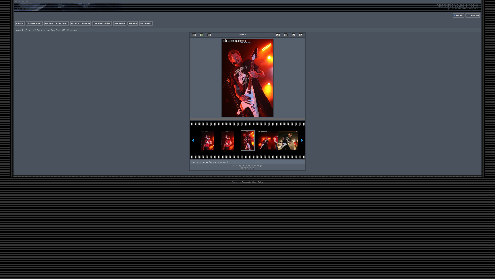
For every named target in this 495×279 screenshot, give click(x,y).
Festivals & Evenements (37, 30)
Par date (133, 23)
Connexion (474, 15)
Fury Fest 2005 (58, 30)
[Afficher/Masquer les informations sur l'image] (201, 35)
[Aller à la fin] (301, 35)
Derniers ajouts (34, 23)
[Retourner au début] (278, 35)
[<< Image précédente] (285, 35)
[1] (241, 168)
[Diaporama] (209, 35)
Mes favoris (119, 23)
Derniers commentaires (56, 23)
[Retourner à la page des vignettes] (194, 35)
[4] (250, 168)
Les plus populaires (80, 23)
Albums (19, 23)
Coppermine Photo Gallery (252, 182)
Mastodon (72, 30)
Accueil (459, 15)
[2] (244, 168)
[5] (253, 168)
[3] (247, 168)
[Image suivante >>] (293, 35)
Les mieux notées (102, 23)
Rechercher (145, 23)
